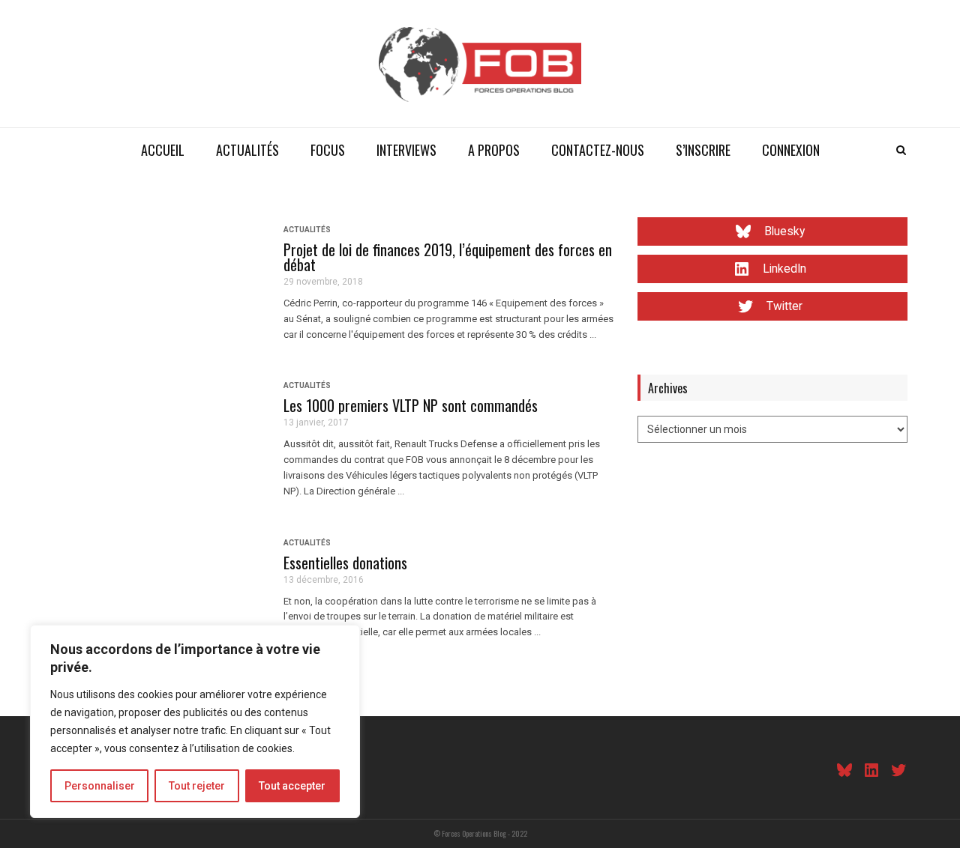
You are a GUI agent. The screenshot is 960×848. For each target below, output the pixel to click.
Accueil (162, 150)
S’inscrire (703, 150)
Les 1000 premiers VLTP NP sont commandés (411, 405)
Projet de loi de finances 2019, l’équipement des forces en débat (448, 257)
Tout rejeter (197, 786)
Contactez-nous (597, 150)
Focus (327, 150)
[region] (195, 721)
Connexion (791, 150)
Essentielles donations (345, 562)
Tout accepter (292, 786)
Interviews (406, 150)
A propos (494, 150)
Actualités (247, 150)
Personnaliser (99, 786)
